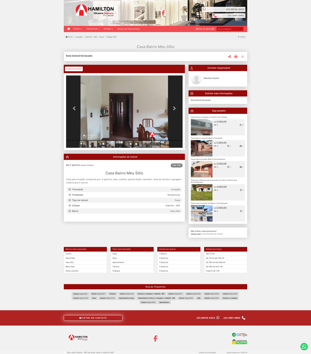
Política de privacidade (207, 353)
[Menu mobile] (68, 29)
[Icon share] (163, 13)
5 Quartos (163, 271)
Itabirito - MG (91, 37)
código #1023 (107, 298)
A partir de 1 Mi (212, 271)
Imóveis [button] (76, 29)
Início (70, 37)
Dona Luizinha (72, 271)
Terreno (115, 266)
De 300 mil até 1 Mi (214, 266)
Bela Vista (70, 266)
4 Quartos (163, 266)
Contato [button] (107, 29)
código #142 (127, 294)
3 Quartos (163, 262)
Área (114, 258)
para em (151, 294)
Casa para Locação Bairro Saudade (206, 138)
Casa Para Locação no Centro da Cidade (209, 117)
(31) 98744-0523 (235, 9)
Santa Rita (70, 258)
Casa (101, 37)
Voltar (242, 37)
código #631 (98, 294)
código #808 (194, 294)
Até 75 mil (210, 254)
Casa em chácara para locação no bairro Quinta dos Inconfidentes (214, 181)
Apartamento (118, 262)
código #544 (230, 294)
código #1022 (80, 298)
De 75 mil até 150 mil (215, 258)
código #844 (186, 298)
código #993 (212, 294)
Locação (79, 37)
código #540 (80, 294)
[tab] (74, 69)
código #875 (175, 294)
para (230, 298)
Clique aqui (196, 234)
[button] (75, 108)
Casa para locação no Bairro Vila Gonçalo (209, 203)
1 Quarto (163, 254)
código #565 (148, 302)
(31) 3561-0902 (235, 15)
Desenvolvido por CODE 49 (237, 353)
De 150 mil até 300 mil (215, 262)
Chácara (116, 271)
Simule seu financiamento (128, 29)
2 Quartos (163, 258)
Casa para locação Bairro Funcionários (208, 159)
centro (68, 254)
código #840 (212, 298)
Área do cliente (205, 29)
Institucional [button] (91, 29)
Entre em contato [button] (94, 318)
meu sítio (70, 262)
